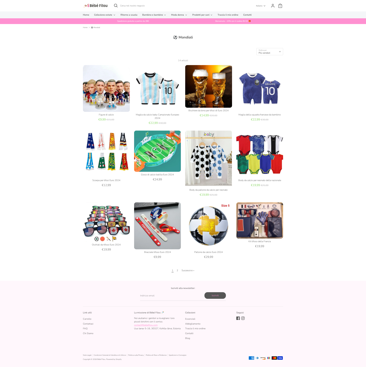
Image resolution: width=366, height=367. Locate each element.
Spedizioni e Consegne (177, 355)
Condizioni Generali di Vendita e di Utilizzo (110, 355)
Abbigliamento (192, 323)
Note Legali (87, 355)
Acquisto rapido (106, 107)
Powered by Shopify (114, 359)
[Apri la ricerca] (116, 5)
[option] (133, 21)
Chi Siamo (88, 333)
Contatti (247, 14)
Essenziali (190, 319)
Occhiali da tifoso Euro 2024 (106, 244)
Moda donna (178, 14)
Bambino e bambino (153, 14)
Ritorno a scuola (129, 14)
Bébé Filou (101, 359)
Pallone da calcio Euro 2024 (208, 252)
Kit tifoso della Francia (259, 241)
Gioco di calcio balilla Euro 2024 (157, 174)
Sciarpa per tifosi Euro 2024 (106, 180)
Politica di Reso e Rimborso (156, 355)
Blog (187, 338)
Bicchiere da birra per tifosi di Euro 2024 (208, 110)
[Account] (273, 6)
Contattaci (88, 323)
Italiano (259, 5)
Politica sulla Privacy (136, 355)
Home (86, 14)
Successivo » (188, 270)
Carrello (87, 319)
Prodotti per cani (201, 14)
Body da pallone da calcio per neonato (208, 190)
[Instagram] (243, 318)
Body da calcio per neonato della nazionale (259, 180)
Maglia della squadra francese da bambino (259, 114)
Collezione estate (103, 14)
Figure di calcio (106, 114)
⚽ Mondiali (95, 27)
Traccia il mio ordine (228, 14)
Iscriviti (215, 295)
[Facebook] (238, 318)
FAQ (85, 328)
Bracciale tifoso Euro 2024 (157, 252)
